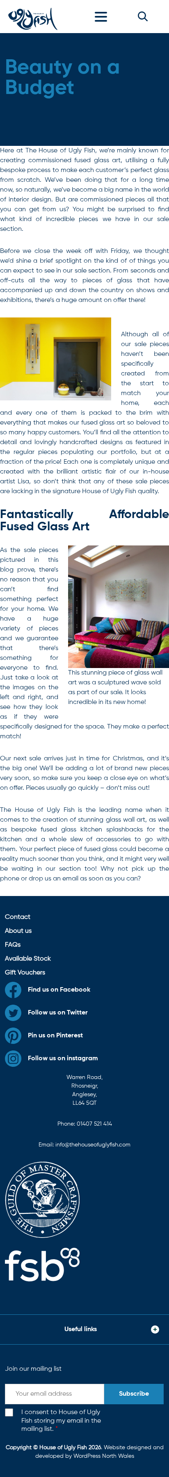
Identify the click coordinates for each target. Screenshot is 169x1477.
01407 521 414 (94, 1124)
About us (18, 931)
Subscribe (134, 1394)
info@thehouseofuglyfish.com (92, 1145)
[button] (143, 16)
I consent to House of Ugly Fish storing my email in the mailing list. (61, 1421)
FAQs (13, 945)
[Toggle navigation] (103, 16)
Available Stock (28, 959)
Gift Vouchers (25, 973)
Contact (17, 917)
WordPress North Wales (103, 1456)
